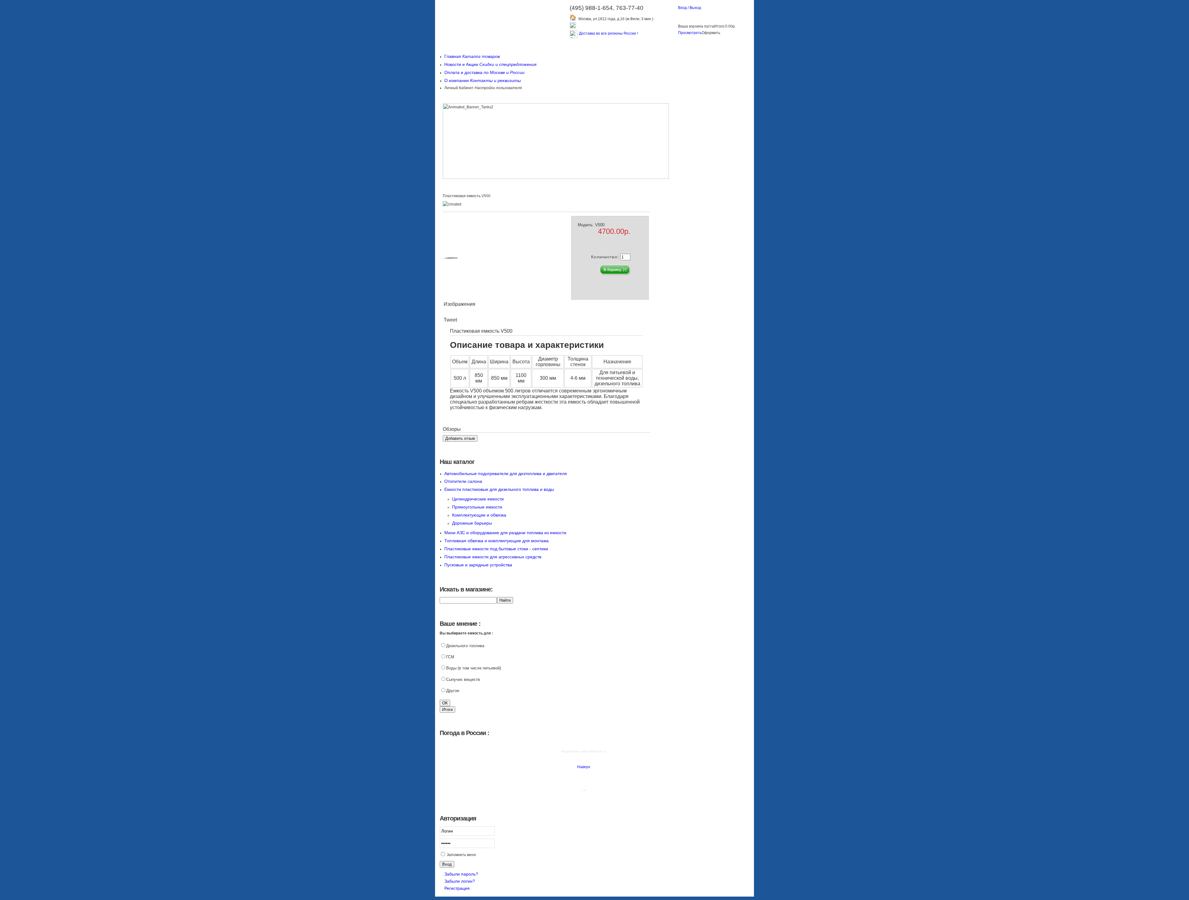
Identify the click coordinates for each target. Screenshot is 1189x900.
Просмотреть (690, 33)
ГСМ (450, 657)
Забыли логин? (459, 881)
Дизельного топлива (465, 645)
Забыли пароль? (461, 874)
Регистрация (457, 888)
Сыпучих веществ (463, 679)
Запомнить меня (461, 855)
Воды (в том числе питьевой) (473, 668)
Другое (452, 690)
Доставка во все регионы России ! (608, 33)
